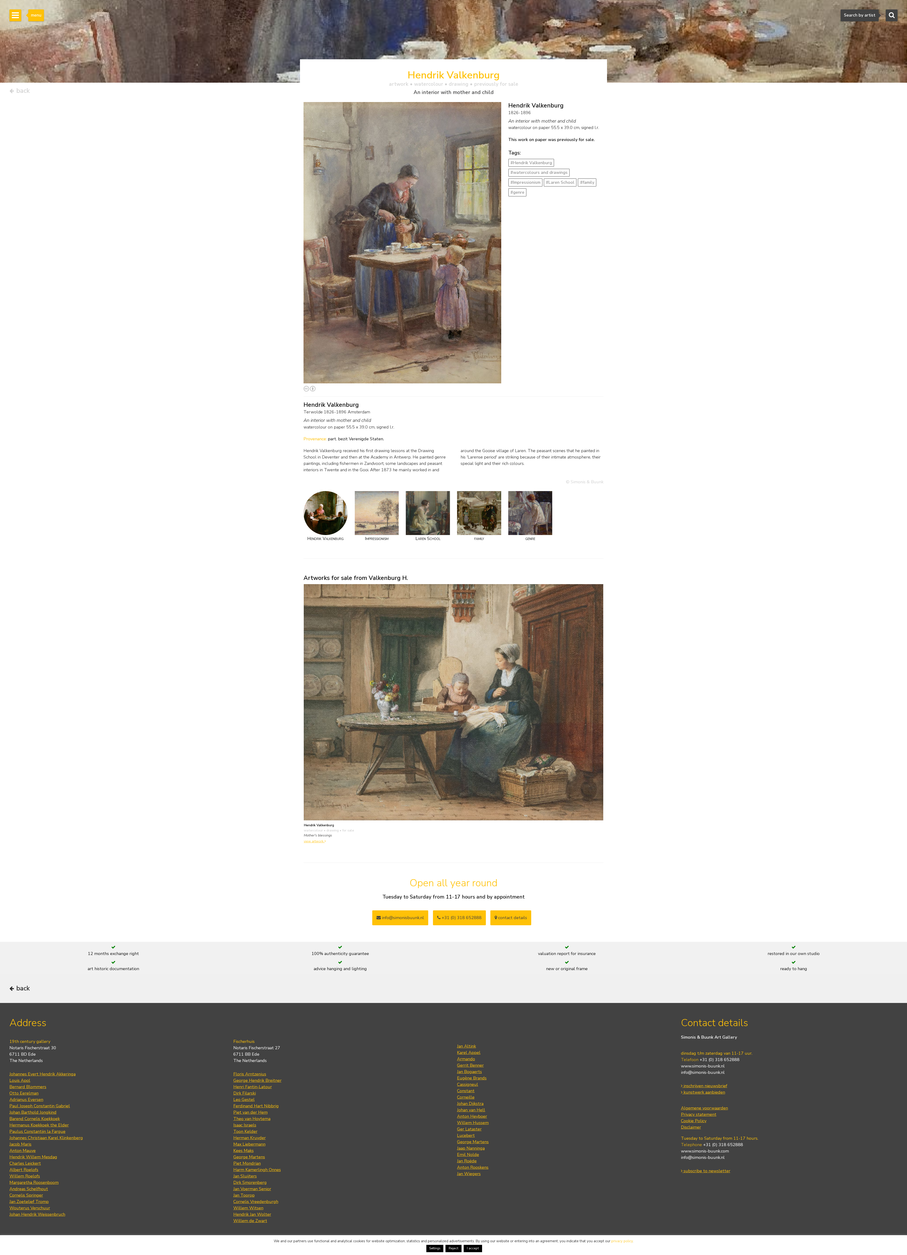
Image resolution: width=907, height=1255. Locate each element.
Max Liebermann (249, 1144)
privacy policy (622, 1241)
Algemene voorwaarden (704, 1108)
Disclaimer (691, 1127)
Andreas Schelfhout (28, 1189)
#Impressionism (525, 182)
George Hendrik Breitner (257, 1080)
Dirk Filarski (244, 1093)
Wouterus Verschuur (29, 1208)
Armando (466, 1059)
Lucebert (466, 1135)
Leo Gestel (244, 1099)
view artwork (314, 841)
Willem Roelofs (24, 1176)
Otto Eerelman (24, 1093)
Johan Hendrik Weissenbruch (37, 1214)
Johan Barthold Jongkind (32, 1112)
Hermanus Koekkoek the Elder (39, 1125)
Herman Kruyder (249, 1138)
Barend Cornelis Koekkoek (34, 1119)
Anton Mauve (22, 1150)
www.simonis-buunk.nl (703, 1066)
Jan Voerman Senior (252, 1189)
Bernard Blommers (27, 1087)
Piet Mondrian (247, 1163)
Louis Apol (19, 1080)
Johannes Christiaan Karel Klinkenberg (46, 1138)
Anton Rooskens (472, 1167)
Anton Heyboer (472, 1116)
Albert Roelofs (23, 1170)
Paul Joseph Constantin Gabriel (39, 1106)
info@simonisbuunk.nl (402, 918)
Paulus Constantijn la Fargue (37, 1131)
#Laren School (560, 182)
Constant (466, 1091)
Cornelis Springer (26, 1195)
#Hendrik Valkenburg (531, 163)
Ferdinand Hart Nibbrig (256, 1106)
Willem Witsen (248, 1208)
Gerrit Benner (470, 1065)
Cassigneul (467, 1084)
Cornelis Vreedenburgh (255, 1201)
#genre (517, 192)
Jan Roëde (467, 1161)
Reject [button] (453, 1248)
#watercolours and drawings (539, 172)
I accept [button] (473, 1248)
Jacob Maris (20, 1144)
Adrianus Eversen (26, 1099)
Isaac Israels (244, 1125)
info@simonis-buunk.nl (703, 1072)
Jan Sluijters (245, 1176)
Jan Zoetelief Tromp (29, 1201)
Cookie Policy (693, 1121)
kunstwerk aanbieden (703, 1092)
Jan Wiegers (469, 1174)
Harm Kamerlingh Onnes (257, 1170)
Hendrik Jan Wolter (252, 1214)
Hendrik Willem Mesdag (33, 1157)
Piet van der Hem (250, 1112)
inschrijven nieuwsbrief (704, 1086)
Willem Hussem (473, 1123)
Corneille (466, 1097)
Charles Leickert (25, 1163)
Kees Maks (243, 1150)
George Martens (249, 1157)
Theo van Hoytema (251, 1119)
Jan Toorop (244, 1195)
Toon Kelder (245, 1131)
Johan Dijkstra (470, 1103)
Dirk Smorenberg (250, 1182)
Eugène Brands (472, 1078)
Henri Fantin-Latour (252, 1087)
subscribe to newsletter (706, 1171)
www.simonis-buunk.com (705, 1151)
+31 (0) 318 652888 (461, 918)
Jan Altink (466, 1046)
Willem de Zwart (250, 1221)
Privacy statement (698, 1114)
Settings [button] (435, 1248)
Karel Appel (468, 1052)
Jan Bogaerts (469, 1072)
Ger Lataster (469, 1129)
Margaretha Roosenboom (34, 1182)
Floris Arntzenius (249, 1074)
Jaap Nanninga (471, 1148)
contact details (512, 918)
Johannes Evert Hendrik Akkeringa (42, 1074)
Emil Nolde (468, 1154)
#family (587, 182)
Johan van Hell (471, 1110)
